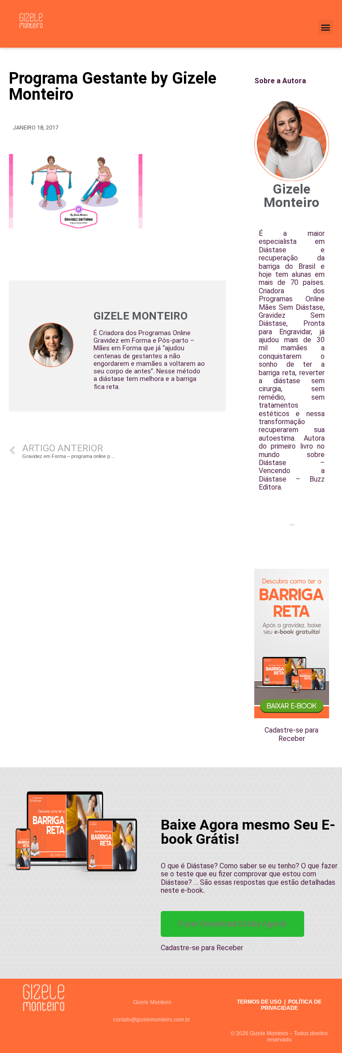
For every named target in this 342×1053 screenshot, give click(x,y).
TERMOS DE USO (259, 1002)
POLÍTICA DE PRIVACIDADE (291, 1005)
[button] (325, 27)
